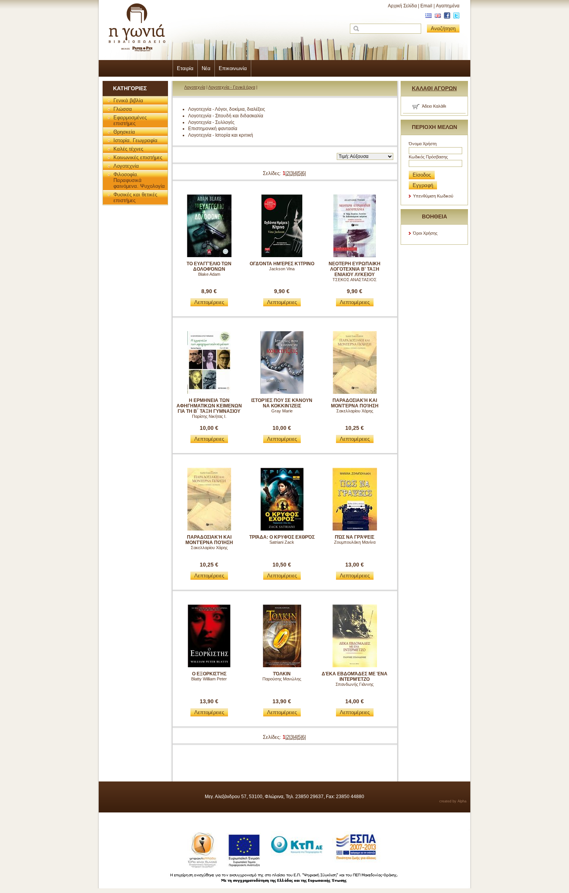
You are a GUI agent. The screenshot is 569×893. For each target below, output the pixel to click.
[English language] (437, 17)
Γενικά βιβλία (128, 100)
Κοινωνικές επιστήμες (137, 157)
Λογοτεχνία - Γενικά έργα (231, 87)
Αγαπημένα (447, 6)
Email (426, 6)
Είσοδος (422, 175)
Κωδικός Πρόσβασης (428, 157)
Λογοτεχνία (126, 166)
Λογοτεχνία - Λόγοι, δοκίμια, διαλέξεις (226, 109)
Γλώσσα (122, 109)
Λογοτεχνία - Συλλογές (211, 122)
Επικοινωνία (233, 68)
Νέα (206, 68)
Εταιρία (185, 68)
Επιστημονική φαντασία (212, 128)
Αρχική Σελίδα (402, 6)
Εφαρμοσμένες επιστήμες (130, 120)
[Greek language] (427, 17)
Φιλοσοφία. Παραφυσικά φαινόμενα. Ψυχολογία (139, 180)
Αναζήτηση (443, 28)
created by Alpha (452, 801)
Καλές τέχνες (128, 149)
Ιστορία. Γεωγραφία (135, 140)
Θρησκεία (124, 132)
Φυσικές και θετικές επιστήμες (135, 197)
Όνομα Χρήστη (423, 143)
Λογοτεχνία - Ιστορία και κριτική (220, 135)
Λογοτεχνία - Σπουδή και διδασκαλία (225, 115)
